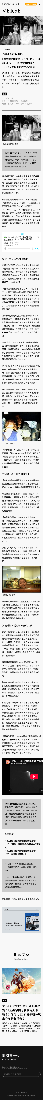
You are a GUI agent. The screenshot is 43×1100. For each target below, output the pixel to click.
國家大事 (16, 551)
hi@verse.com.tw (12, 1095)
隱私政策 (25, 1092)
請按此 (30, 864)
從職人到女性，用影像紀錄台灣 (25, 899)
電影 (4, 94)
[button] (18, 1037)
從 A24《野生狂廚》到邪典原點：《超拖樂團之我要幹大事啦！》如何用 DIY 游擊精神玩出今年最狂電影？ (21, 1012)
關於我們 (18, 1092)
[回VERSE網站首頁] (11, 11)
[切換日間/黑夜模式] (39, 4)
